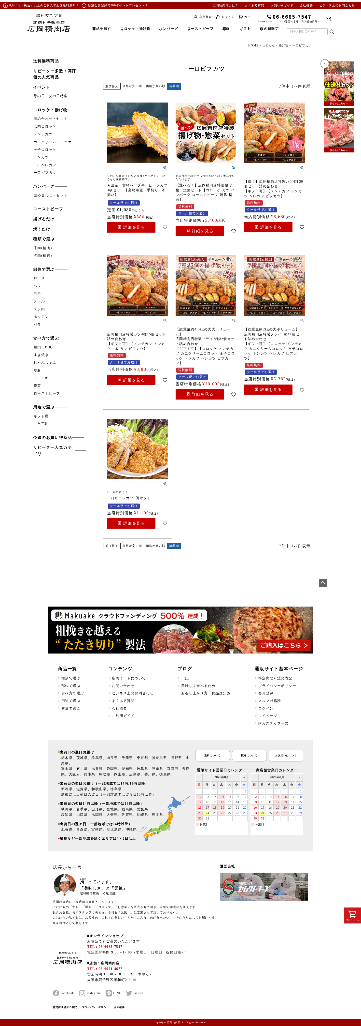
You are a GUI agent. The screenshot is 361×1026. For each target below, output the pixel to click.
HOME (253, 45)
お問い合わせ (123, 686)
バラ (37, 325)
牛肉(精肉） (44, 248)
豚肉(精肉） (44, 255)
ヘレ (37, 286)
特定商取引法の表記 (275, 678)
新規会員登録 (97, 5)
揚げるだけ (44, 219)
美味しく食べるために (200, 686)
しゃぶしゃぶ (45, 362)
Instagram (94, 993)
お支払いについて (286, 755)
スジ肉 (39, 309)
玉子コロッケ (45, 149)
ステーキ (41, 378)
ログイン (228, 17)
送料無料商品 (46, 61)
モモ (37, 294)
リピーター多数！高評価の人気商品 (54, 74)
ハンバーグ (44, 186)
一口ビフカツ (45, 173)
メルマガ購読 (269, 701)
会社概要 (306, 5)
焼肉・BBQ (43, 347)
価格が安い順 (132, 86)
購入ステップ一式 (273, 723)
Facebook (67, 993)
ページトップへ (323, 583)
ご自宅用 (41, 424)
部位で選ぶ (44, 269)
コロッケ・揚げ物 (276, 45)
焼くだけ (41, 229)
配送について (249, 755)
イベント (41, 87)
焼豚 (37, 370)
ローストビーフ (48, 209)
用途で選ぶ (44, 407)
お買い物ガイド (282, 5)
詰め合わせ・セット (51, 118)
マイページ (267, 716)
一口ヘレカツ (45, 165)
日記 (185, 678)
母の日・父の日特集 (51, 96)
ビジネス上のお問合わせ (337, 5)
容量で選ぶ (70, 708)
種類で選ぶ (44, 239)
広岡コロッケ (45, 126)
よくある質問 (254, 5)
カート (249, 17)
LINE (117, 993)
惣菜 (37, 385)
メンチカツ (43, 134)
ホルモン (41, 317)
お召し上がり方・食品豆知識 (205, 693)
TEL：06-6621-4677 (104, 969)
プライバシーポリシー (277, 686)
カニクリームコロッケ (52, 142)
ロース (39, 278)
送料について (212, 755)
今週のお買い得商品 (52, 437)
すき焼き (41, 355)
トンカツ (41, 157)
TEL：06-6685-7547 (104, 947)
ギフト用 (41, 416)
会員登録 (205, 17)
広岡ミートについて (129, 678)
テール (39, 301)
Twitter (138, 993)
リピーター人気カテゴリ (52, 450)
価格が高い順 (155, 86)
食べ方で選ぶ (46, 338)
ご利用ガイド (123, 716)
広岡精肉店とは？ (226, 5)
